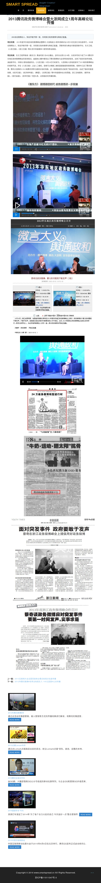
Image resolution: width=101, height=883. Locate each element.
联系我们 (91, 10)
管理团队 (61, 10)
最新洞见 (51, 10)
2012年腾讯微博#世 (16, 713)
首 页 (21, 10)
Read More (15, 720)
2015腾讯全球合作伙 (16, 778)
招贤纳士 (81, 10)
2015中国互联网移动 (16, 840)
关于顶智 (71, 10)
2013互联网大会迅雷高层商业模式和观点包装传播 (35, 678)
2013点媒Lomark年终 (16, 745)
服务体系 (31, 10)
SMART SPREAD (22, 4)
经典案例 (41, 10)
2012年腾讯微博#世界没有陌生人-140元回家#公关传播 (38, 681)
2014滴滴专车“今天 (16, 810)
